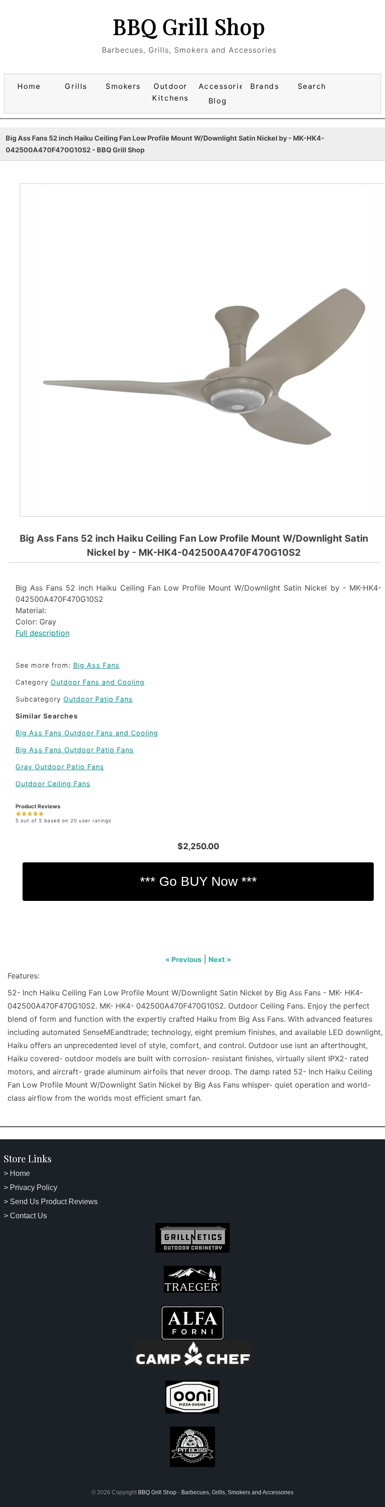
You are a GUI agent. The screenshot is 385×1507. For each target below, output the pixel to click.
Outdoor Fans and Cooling (98, 682)
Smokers (123, 86)
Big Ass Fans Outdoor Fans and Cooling (86, 733)
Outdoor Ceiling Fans (53, 784)
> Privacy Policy (30, 1187)
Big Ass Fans (96, 665)
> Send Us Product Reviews (51, 1202)
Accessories (219, 86)
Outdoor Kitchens (170, 92)
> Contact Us (25, 1216)
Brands (264, 86)
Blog (217, 100)
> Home (17, 1173)
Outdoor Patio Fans (98, 699)
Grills (76, 86)
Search (312, 86)
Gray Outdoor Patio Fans (59, 767)
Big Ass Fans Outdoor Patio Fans (74, 750)
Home (29, 86)
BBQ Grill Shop (189, 25)
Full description (42, 633)
